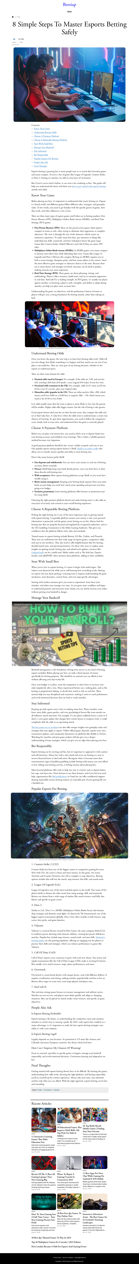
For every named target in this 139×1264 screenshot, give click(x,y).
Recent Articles (41, 1103)
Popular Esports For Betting (46, 158)
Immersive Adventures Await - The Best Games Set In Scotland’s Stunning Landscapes (95, 1218)
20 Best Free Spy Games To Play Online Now (69, 1215)
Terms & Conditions (68, 1257)
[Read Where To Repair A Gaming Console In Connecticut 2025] (69, 1163)
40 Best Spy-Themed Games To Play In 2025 (51, 1237)
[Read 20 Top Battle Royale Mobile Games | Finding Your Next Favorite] (95, 1115)
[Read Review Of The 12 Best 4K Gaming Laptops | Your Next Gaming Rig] (43, 1163)
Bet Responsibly (41, 154)
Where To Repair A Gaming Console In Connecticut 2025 (66, 1177)
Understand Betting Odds (45, 132)
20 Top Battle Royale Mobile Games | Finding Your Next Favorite (93, 1129)
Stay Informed (40, 151)
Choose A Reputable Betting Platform (50, 140)
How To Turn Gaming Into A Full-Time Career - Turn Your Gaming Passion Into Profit (43, 1218)
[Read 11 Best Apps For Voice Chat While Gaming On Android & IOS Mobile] (95, 1162)
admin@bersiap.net (80, 1257)
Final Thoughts (40, 166)
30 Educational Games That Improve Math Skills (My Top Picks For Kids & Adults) (69, 1131)
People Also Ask (41, 162)
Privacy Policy (57, 1257)
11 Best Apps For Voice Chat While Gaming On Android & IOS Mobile (93, 1176)
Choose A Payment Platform (46, 136)
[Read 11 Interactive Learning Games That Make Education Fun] (43, 1120)
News (69, 11)
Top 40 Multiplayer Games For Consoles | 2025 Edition (56, 1242)
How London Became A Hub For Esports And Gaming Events (58, 1246)
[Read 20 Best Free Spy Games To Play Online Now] (69, 1201)
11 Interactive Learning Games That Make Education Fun (41, 1139)
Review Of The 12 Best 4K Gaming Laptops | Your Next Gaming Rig (43, 1177)
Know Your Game (42, 128)
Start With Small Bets (43, 143)
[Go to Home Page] (13, 17)
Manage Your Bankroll (44, 147)
